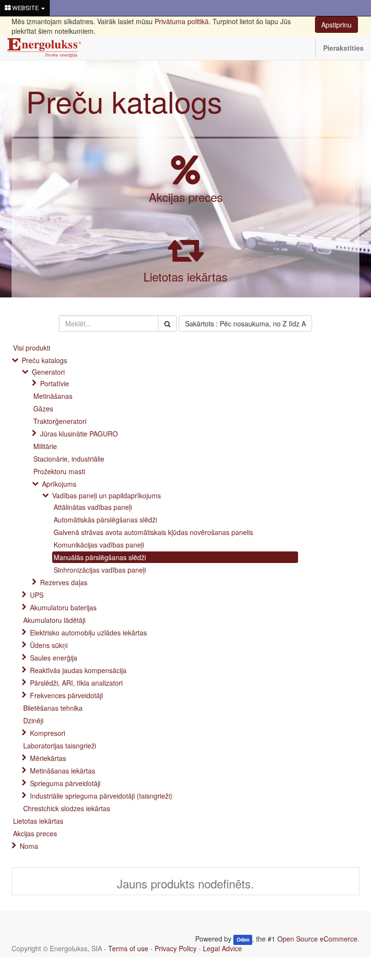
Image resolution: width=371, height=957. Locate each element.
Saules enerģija (53, 657)
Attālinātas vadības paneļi (93, 507)
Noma (29, 846)
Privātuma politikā (182, 21)
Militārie (45, 446)
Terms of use (128, 948)
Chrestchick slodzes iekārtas (66, 808)
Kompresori (47, 733)
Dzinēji (33, 720)
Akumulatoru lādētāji (54, 620)
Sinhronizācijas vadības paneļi (100, 570)
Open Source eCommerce (317, 938)
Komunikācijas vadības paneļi (99, 544)
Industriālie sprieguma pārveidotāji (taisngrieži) (101, 796)
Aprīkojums (59, 484)
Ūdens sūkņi (49, 645)
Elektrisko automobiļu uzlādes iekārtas (88, 632)
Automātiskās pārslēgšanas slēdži (105, 519)
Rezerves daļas (63, 582)
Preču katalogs (124, 100)
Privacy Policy (176, 948)
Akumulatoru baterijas (63, 607)
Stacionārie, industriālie (68, 459)
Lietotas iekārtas (185, 276)
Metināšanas (52, 396)
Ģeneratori (48, 372)
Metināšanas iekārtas (62, 770)
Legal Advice (222, 948)
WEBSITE (25, 8)
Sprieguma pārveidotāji (65, 783)
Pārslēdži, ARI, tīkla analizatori (76, 683)
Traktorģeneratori (59, 421)
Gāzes (43, 408)
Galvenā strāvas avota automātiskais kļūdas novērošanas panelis (153, 532)
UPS (36, 595)
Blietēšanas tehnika (53, 708)
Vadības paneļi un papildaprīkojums (106, 495)
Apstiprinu (336, 24)
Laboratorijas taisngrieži (59, 745)
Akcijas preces (186, 196)
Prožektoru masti (59, 471)
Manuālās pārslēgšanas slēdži (100, 557)
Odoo (243, 939)
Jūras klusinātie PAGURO (79, 433)
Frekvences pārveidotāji (66, 695)
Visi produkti (31, 347)
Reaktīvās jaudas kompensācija (78, 670)
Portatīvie (54, 383)
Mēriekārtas (48, 758)
